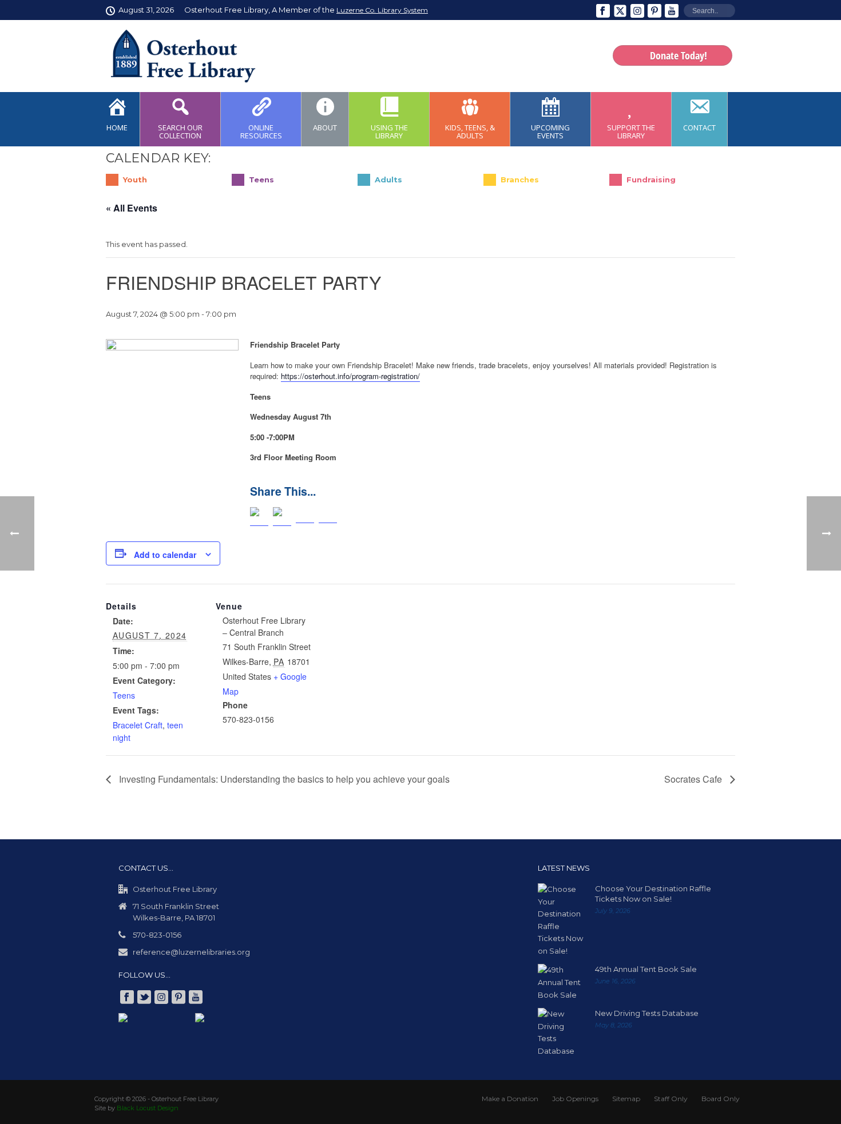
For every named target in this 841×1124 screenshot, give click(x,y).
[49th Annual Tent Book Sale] (561, 982)
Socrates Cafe (694, 779)
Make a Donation (510, 1098)
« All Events (131, 207)
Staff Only (671, 1098)
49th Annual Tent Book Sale (646, 969)
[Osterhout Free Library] (176, 56)
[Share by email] (328, 516)
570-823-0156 (157, 934)
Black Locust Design (147, 1108)
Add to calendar (165, 554)
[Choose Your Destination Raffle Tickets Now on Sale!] (561, 920)
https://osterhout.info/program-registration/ (350, 375)
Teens (124, 695)
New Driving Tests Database (647, 1013)
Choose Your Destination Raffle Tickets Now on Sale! (653, 893)
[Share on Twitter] (282, 516)
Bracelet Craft (137, 725)
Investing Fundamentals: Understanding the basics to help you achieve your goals (283, 779)
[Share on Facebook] (259, 516)
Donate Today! (678, 55)
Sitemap (626, 1098)
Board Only (720, 1098)
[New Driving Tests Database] (561, 1032)
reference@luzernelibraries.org (191, 951)
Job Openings (575, 1098)
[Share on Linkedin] (305, 516)
